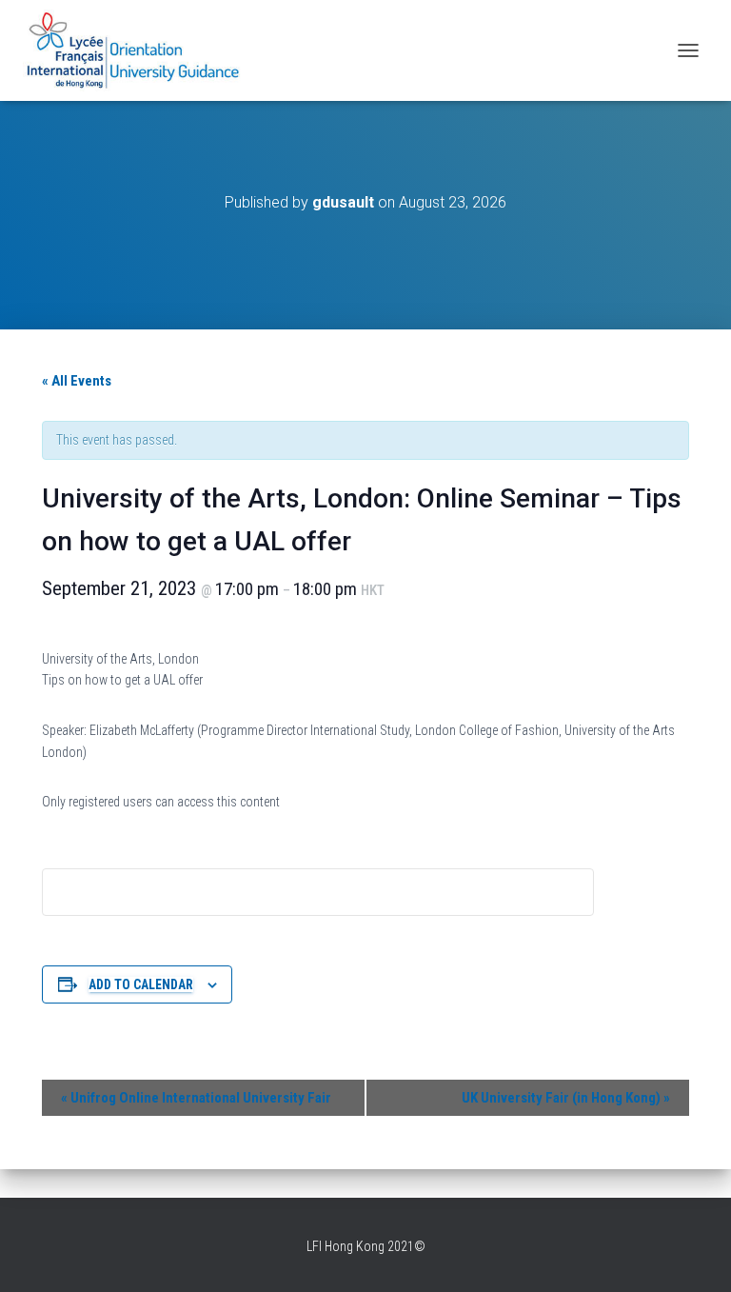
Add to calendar (141, 984)
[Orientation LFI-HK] (142, 50)
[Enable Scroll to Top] (693, 1254)
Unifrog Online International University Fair (196, 1097)
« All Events (76, 380)
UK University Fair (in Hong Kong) (566, 1097)
